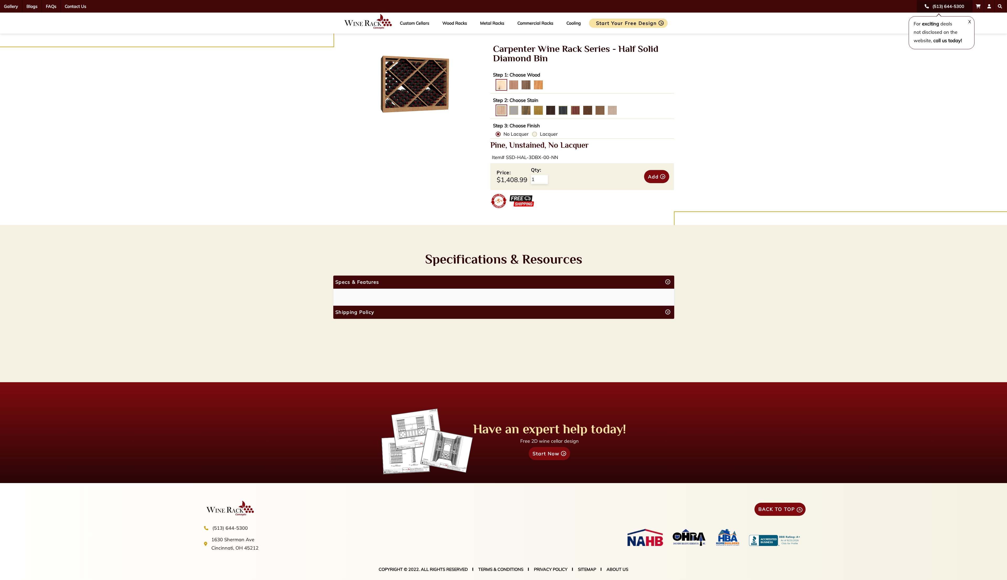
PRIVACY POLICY (550, 569)
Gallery (11, 6)
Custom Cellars (414, 23)
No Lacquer (516, 134)
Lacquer (549, 134)
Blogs (32, 6)
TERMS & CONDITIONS (500, 569)
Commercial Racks (535, 23)
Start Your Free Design (626, 23)
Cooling (573, 23)
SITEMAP (587, 569)
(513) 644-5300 (230, 528)
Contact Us (75, 6)
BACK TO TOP (776, 509)
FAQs (51, 6)
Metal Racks (492, 23)
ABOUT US (617, 569)
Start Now (546, 454)
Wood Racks (454, 23)
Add (653, 177)
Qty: (536, 170)
